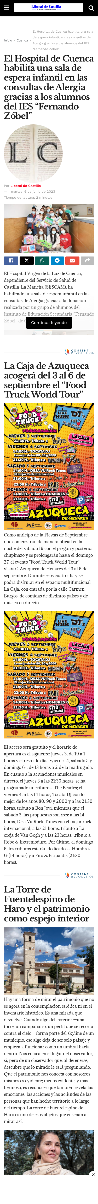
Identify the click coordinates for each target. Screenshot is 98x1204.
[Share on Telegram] (57, 260)
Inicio (8, 40)
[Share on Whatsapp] (42, 260)
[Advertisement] (49, 1191)
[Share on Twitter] (27, 260)
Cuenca (22, 40)
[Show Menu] (6, 8)
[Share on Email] (72, 260)
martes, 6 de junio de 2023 (33, 191)
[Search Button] (91, 8)
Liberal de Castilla (25, 186)
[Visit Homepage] (48, 7)
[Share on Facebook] (11, 260)
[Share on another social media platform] (87, 260)
